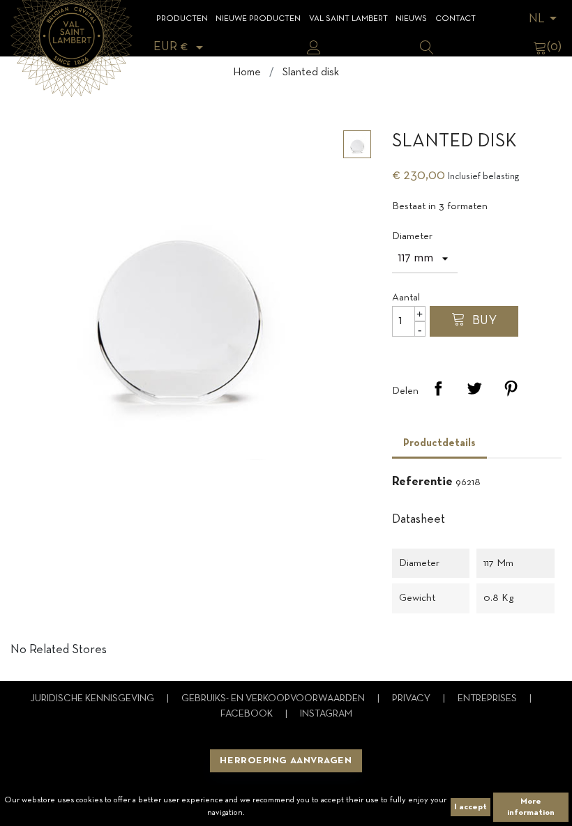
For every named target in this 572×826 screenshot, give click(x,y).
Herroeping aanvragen (286, 760)
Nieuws (411, 18)
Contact (455, 18)
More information (531, 807)
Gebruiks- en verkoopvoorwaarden (274, 698)
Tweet (474, 388)
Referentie (422, 482)
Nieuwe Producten (258, 18)
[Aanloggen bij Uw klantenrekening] (314, 47)
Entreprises (488, 698)
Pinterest (511, 388)
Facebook (247, 714)
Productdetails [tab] (439, 443)
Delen (438, 388)
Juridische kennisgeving (93, 698)
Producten (182, 18)
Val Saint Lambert (348, 18)
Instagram (326, 714)
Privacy (412, 698)
